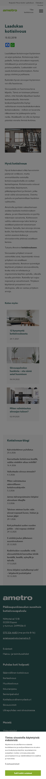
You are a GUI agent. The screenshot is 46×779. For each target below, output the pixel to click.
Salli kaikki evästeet (23, 773)
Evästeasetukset (12, 764)
